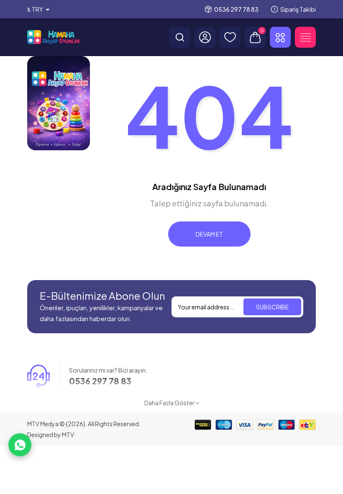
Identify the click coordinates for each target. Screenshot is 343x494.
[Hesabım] (205, 37)
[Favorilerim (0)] (230, 37)
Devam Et (209, 234)
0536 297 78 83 (236, 9)
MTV (68, 434)
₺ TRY (35, 9)
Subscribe (272, 307)
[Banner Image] (58, 103)
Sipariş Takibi (298, 9)
